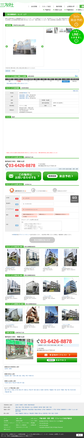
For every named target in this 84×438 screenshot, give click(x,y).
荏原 (20, 407)
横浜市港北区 (31, 404)
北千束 (16, 389)
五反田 (56, 413)
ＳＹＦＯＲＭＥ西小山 (10, 324)
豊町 (44, 407)
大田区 (10, 368)
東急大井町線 (38, 409)
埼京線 (58, 409)
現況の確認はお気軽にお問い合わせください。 (18, 83)
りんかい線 (74, 409)
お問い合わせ (34, 418)
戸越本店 (47, 10)
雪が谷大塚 (73, 389)
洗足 (27, 96)
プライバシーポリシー (24, 234)
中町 (27, 375)
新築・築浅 (19, 418)
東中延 (40, 407)
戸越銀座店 (69, 10)
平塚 (23, 407)
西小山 (27, 98)
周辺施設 (33, 422)
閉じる (79, 435)
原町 (11, 375)
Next (42, 46)
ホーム (5, 418)
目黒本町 (7, 375)
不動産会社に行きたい (60, 214)
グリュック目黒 (46, 267)
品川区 (6, 368)
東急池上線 (18, 409)
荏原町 (42, 389)
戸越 (66, 389)
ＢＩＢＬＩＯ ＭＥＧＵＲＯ (30, 267)
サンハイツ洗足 (28, 324)
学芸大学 (14, 382)
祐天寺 (10, 382)
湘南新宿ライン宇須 (51, 409)
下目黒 (14, 375)
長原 (35, 389)
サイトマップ (7, 427)
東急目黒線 (22, 95)
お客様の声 (70, 6)
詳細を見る (65, 81)
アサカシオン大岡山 (66, 324)
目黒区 (24, 92)
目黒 (17, 375)
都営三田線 (18, 411)
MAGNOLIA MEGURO (10, 267)
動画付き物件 (19, 420)
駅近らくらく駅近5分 (21, 425)
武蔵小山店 (57, 10)
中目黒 (30, 375)
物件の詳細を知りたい (28, 214)
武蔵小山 (26, 389)
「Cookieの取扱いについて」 (17, 436)
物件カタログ (7, 429)
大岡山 (27, 95)
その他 (24, 216)
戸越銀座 (51, 389)
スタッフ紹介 (34, 420)
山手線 (43, 409)
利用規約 (15, 234)
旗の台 (38, 389)
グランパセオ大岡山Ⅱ (48, 324)
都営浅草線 (24, 409)
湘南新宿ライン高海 (66, 409)
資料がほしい (42, 214)
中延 (55, 389)
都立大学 (19, 382)
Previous (7, 46)
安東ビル (64, 267)
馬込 (11, 391)
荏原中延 (46, 389)
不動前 (62, 389)
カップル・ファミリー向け (22, 422)
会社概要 (6, 420)
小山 (31, 407)
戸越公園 (7, 391)
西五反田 (27, 407)
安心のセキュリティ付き (22, 427)
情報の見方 (75, 90)
